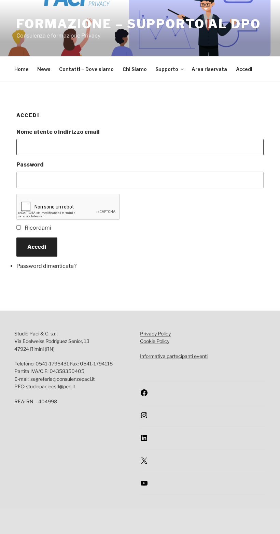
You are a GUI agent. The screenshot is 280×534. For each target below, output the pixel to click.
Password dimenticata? (46, 266)
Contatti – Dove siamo (86, 69)
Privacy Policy (155, 333)
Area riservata (209, 69)
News (44, 69)
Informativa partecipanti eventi (174, 356)
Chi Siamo (135, 69)
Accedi (244, 69)
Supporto (166, 69)
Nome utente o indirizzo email (58, 132)
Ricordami (38, 228)
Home (21, 69)
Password (30, 164)
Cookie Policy (154, 341)
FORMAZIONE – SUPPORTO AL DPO (138, 23)
